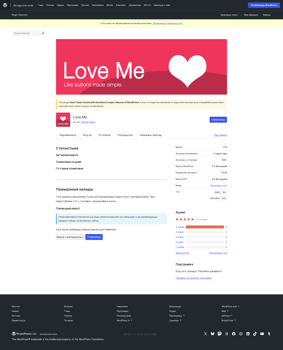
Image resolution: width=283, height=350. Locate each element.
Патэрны (68, 320)
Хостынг (16, 315)
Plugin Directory (19, 15)
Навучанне (122, 306)
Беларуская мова (48, 334)
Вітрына (68, 306)
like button (215, 198)
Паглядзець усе (218, 252)
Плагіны (68, 315)
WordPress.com (231, 306)
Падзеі (172, 311)
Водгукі (87, 135)
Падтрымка (220, 135)
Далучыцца (175, 306)
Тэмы (67, 311)
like (224, 192)
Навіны (15, 311)
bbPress (227, 315)
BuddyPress (229, 320)
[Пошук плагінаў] (43, 33)
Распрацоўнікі (124, 315)
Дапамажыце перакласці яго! (168, 23)
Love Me (80, 117)
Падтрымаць (177, 315)
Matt (225, 311)
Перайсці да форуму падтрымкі (194, 278)
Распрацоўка (125, 135)
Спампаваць (218, 119)
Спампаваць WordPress (264, 5)
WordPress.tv (124, 320)
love (224, 198)
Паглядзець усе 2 (218, 185)
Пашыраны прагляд (151, 135)
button (217, 192)
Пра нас (16, 306)
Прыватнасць (18, 320)
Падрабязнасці (67, 135)
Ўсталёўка (105, 135)
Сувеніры (175, 320)
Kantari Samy (88, 122)
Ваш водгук (182, 252)
